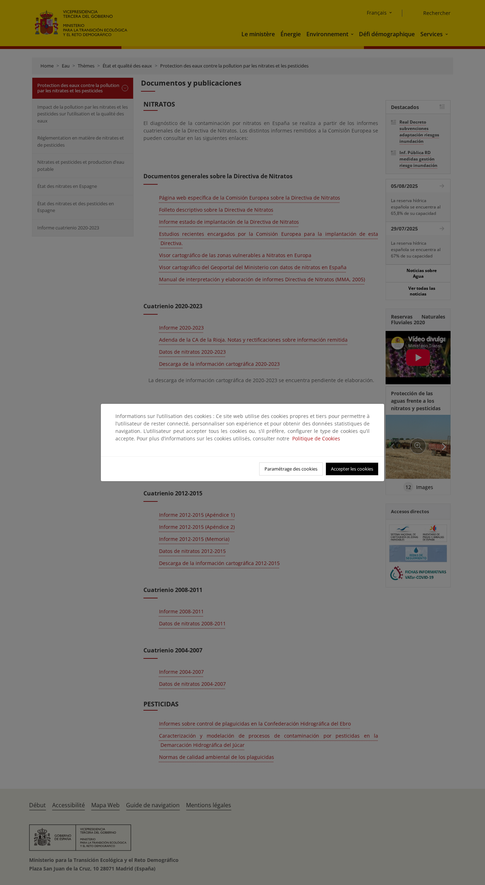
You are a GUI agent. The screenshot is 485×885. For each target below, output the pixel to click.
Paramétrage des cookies (291, 469)
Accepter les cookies (352, 469)
